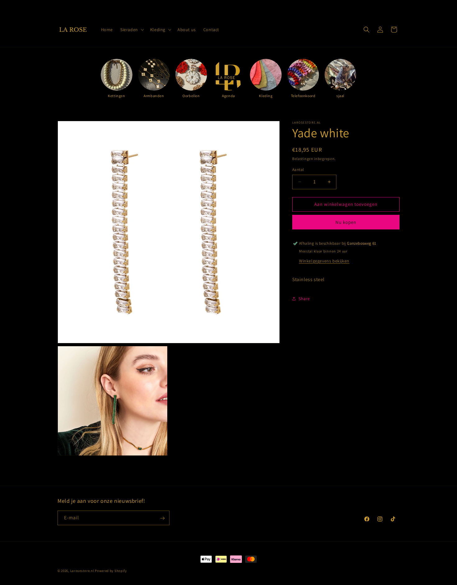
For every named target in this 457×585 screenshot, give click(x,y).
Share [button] (304, 298)
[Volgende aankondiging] (295, 6)
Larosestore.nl (82, 570)
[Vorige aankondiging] (162, 6)
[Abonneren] (162, 518)
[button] (131, 29)
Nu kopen (345, 222)
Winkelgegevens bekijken (324, 261)
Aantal (298, 169)
